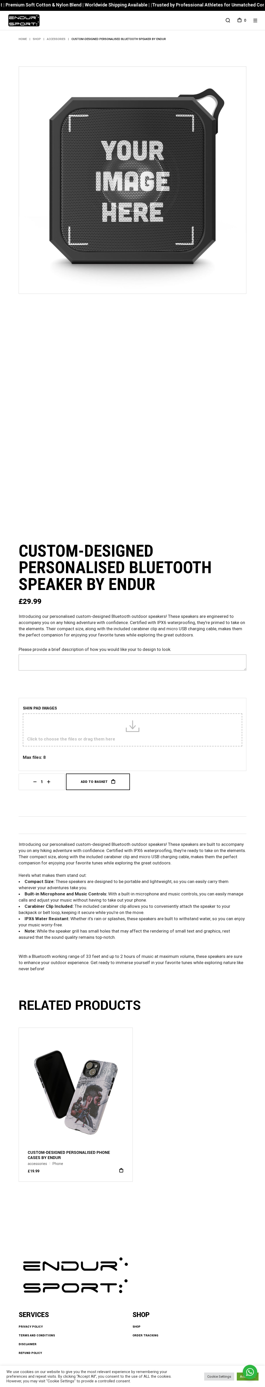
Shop (136, 1327)
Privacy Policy (31, 1327)
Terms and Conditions (37, 1335)
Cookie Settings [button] (219, 1376)
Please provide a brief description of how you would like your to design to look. (95, 649)
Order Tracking (145, 1335)
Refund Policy (30, 1353)
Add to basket (94, 781)
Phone (58, 1164)
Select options (121, 1170)
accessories (37, 1164)
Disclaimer (27, 1344)
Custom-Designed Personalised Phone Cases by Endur (69, 1155)
